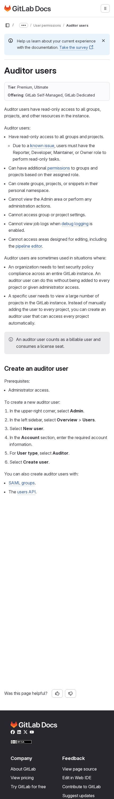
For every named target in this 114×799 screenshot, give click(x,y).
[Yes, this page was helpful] (57, 693)
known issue (42, 145)
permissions (58, 168)
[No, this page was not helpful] (70, 693)
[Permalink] (71, 368)
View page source (79, 769)
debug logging (75, 223)
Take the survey (73, 47)
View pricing (22, 777)
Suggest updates (78, 795)
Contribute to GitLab (81, 786)
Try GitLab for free (28, 786)
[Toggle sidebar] (7, 25)
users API (26, 491)
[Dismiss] (103, 40)
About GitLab (23, 769)
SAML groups (21, 482)
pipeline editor (29, 246)
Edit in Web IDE (76, 777)
